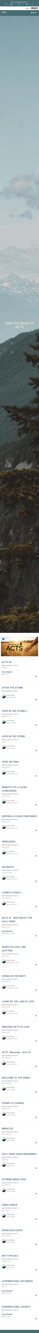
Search (28, 8)
